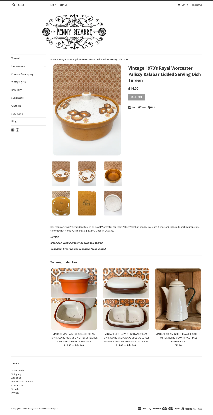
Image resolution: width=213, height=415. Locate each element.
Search (15, 389)
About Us (16, 377)
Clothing (28, 105)
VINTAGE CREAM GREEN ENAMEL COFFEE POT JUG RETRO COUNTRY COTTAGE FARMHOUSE (178, 338)
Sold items (17, 113)
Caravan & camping (28, 74)
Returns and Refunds (22, 381)
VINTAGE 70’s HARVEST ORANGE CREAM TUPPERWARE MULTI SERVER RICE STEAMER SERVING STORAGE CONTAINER (74, 338)
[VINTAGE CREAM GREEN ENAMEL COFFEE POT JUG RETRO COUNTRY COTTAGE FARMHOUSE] (178, 299)
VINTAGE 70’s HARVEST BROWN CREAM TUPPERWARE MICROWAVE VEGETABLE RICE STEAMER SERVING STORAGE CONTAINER (125, 338)
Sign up (63, 5)
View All (15, 58)
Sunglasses (28, 97)
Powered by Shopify (49, 409)
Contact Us (17, 385)
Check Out (197, 5)
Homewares (28, 66)
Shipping (16, 374)
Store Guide (17, 370)
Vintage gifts (28, 82)
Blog (14, 121)
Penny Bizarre (34, 409)
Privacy (15, 392)
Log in (53, 5)
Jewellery (28, 89)
